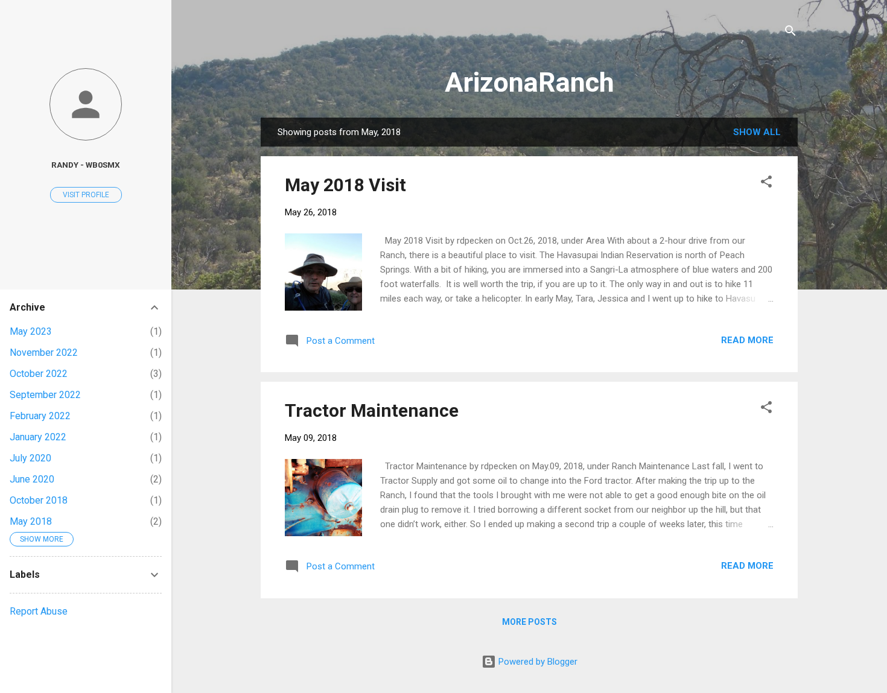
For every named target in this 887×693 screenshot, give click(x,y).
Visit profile (86, 195)
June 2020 (32, 479)
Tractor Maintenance (372, 410)
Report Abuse (39, 611)
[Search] (790, 32)
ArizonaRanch (529, 82)
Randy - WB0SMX (85, 164)
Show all (757, 132)
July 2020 (30, 458)
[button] (766, 183)
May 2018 (31, 521)
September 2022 (45, 394)
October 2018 (39, 500)
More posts (529, 622)
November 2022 (44, 352)
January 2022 (38, 437)
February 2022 (40, 416)
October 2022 (39, 373)
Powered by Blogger (536, 661)
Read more (747, 340)
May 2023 (31, 331)
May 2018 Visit (345, 184)
